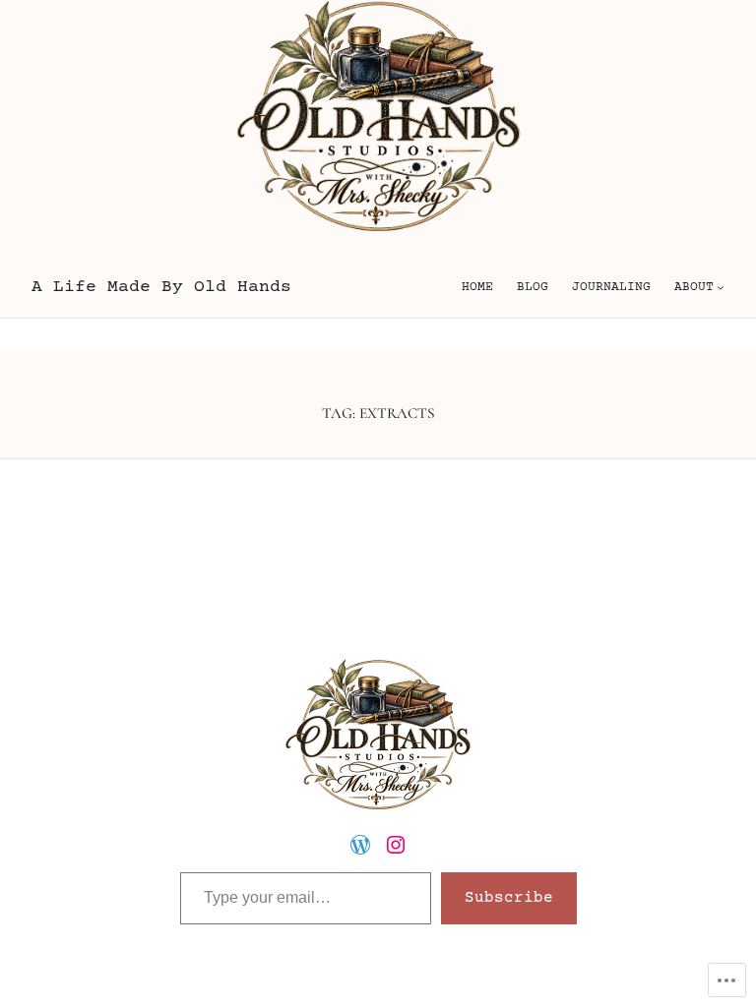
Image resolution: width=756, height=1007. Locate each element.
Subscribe (509, 898)
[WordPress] (360, 845)
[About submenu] (720, 287)
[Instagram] (396, 845)
